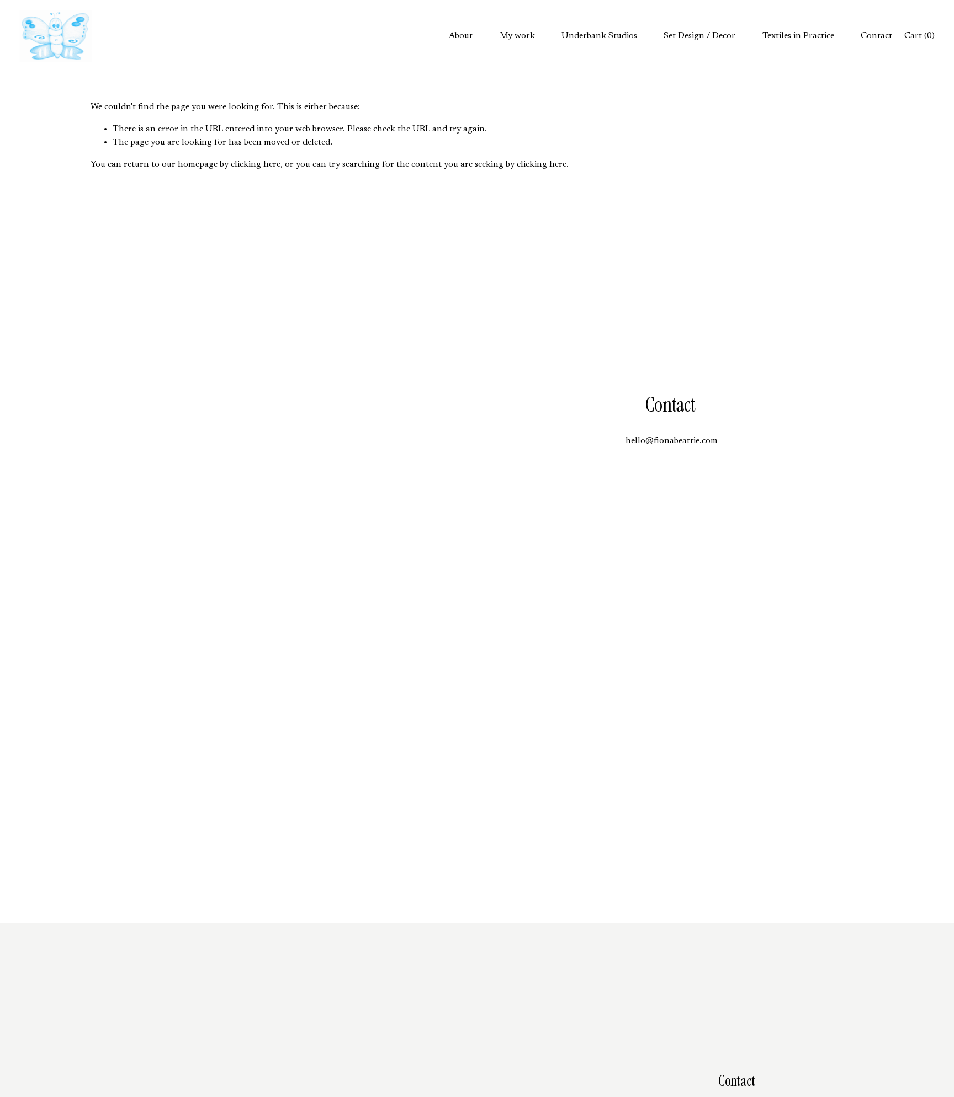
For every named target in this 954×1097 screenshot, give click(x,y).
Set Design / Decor (699, 35)
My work (517, 35)
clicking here (255, 164)
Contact (876, 35)
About (461, 35)
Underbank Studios (599, 35)
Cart (919, 35)
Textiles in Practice (798, 35)
